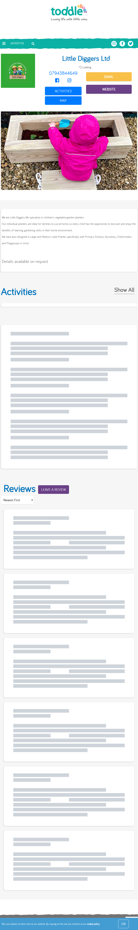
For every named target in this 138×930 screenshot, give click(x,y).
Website (109, 89)
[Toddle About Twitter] (130, 43)
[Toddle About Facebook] (123, 43)
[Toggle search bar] (33, 43)
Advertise (17, 43)
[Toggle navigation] (4, 43)
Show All (124, 289)
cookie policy (93, 924)
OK (123, 924)
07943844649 (63, 73)
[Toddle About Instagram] (114, 43)
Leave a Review (53, 489)
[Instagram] (69, 80)
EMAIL (109, 76)
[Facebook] (57, 80)
